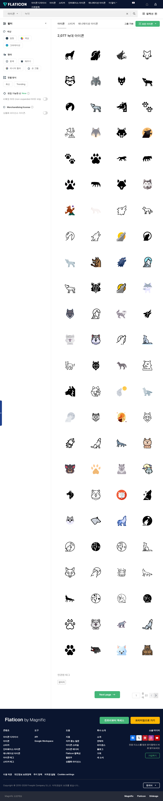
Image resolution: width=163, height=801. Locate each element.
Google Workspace (44, 741)
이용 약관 (7, 774)
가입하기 (152, 755)
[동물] (121, 158)
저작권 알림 (49, 774)
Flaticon (141, 796)
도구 (37, 730)
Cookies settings (65, 774)
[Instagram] (151, 738)
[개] (147, 494)
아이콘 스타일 (72, 745)
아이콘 (53, 2)
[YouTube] (157, 738)
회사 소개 (101, 730)
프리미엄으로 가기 (145, 720)
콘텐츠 (6, 730)
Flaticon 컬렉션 (73, 753)
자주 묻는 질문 (72, 741)
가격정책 (35, 7)
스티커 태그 (8, 761)
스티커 (62, 2)
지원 (68, 737)
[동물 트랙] (147, 106)
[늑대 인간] (121, 106)
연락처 (100, 741)
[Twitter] (139, 738)
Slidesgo (153, 796)
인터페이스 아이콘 (76, 2)
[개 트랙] (70, 184)
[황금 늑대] (121, 132)
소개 (99, 737)
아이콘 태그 (8, 757)
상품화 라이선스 (73, 761)
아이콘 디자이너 (38, 2)
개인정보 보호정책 (22, 774)
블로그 (100, 749)
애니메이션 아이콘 (97, 2)
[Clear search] (127, 13)
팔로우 (69, 757)
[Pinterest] (145, 738)
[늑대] (70, 55)
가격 (99, 753)
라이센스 (101, 745)
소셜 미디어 (154, 730)
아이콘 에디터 (72, 749)
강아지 (62, 682)
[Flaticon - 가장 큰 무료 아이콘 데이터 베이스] (15, 4)
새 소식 (100, 757)
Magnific (129, 796)
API (36, 737)
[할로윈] (121, 55)
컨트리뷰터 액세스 (114, 720)
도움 (68, 730)
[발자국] (95, 469)
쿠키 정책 (37, 774)
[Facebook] (133, 738)
